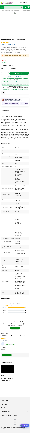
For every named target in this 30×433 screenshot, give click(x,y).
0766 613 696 (23, 2)
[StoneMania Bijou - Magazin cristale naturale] (7, 2)
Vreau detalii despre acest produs (10, 103)
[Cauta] (21, 7)
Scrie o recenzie (11, 44)
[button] (20, 76)
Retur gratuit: (4, 65)
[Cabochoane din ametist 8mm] (7, 369)
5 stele (4, 307)
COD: (2, 68)
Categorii (2, 7)
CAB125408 (12, 68)
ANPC (13, 429)
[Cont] (25, 7)
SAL (16, 429)
